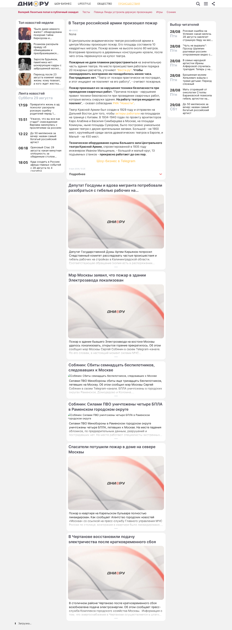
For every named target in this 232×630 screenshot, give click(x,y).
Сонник (171, 12)
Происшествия (129, 3)
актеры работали (127, 113)
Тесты (86, 12)
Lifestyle (84, 3)
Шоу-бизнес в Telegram (116, 161)
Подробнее (77, 174)
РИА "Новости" (123, 103)
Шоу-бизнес (63, 3)
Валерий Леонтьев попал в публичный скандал (48, 12)
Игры (159, 12)
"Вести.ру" (124, 70)
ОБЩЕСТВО (104, 3)
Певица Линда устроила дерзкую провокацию (123, 12)
